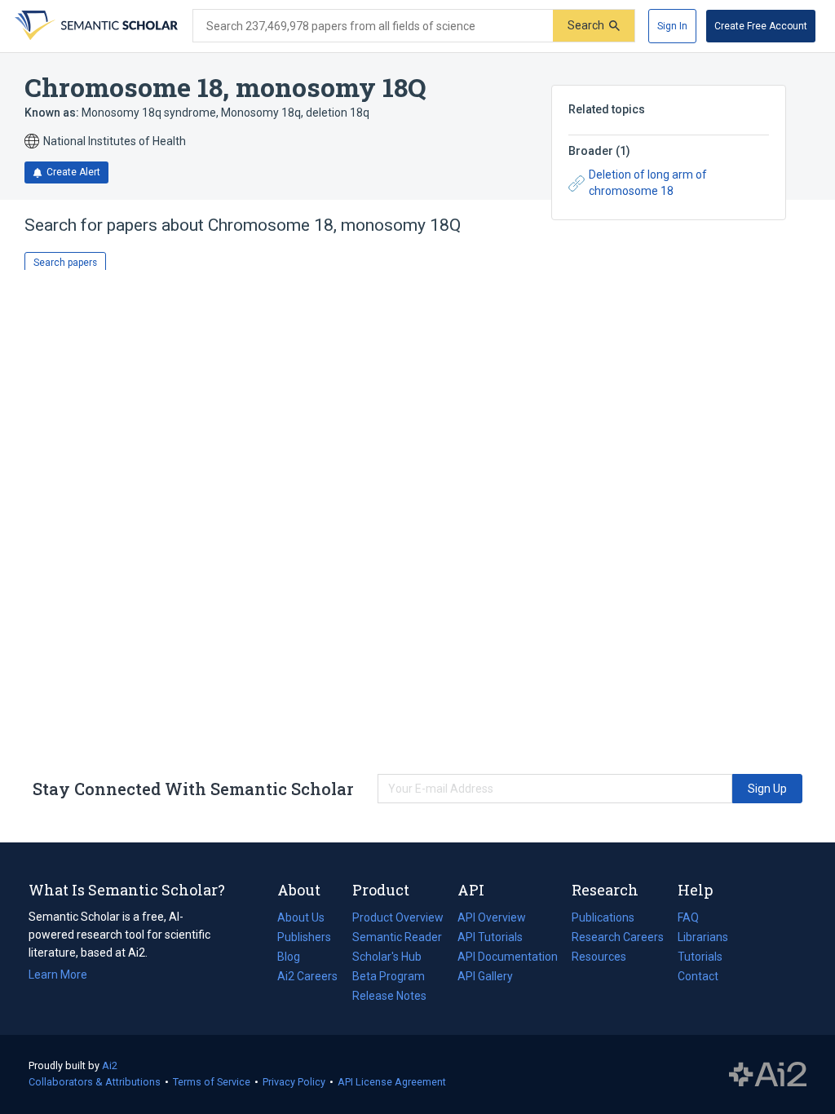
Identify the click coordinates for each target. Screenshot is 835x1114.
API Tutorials (490, 937)
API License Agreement (392, 1082)
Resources (599, 958)
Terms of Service (211, 1082)
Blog (295, 958)
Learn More (58, 974)
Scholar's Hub (387, 956)
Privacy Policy (294, 1082)
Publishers (304, 937)
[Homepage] (94, 26)
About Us (301, 917)
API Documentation (507, 958)
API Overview (491, 917)
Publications (603, 919)
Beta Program (388, 976)
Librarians (703, 937)
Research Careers (618, 939)
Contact (698, 976)
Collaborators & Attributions (95, 1082)
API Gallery (485, 976)
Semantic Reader (397, 937)
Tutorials (700, 956)
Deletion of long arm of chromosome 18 (648, 182)
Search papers (65, 262)
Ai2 (109, 1065)
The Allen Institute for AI (767, 1074)
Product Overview (398, 917)
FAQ (688, 917)
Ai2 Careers (307, 978)
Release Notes (389, 995)
